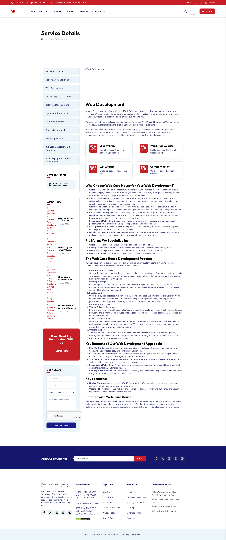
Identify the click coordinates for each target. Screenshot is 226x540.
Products (131, 518)
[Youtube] (182, 458)
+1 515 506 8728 (21, 3)
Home (32, 11)
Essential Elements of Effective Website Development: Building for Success (66, 219)
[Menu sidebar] (193, 11)
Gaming (130, 507)
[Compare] (195, 2)
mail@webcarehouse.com (87, 503)
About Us (43, 11)
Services (57, 11)
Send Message (61, 425)
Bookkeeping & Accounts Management (58, 160)
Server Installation (54, 71)
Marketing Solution (54, 121)
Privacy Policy (108, 513)
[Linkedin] (169, 458)
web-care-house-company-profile (60, 184)
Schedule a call (98, 11)
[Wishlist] (201, 2)
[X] (162, 458)
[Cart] (206, 2)
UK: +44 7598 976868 (86, 495)
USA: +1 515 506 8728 (86, 492)
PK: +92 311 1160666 (85, 498)
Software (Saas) (134, 513)
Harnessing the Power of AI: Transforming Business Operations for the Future (65, 248)
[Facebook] (156, 458)
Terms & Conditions (111, 507)
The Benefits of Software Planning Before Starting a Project (66, 306)
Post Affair (107, 502)
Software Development (57, 105)
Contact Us (83, 11)
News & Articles (109, 518)
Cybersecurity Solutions (57, 113)
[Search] (185, 11)
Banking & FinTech (135, 502)
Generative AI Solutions (57, 80)
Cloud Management (55, 130)
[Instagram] (175, 458)
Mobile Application (54, 138)
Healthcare (132, 492)
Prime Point (107, 497)
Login (212, 3)
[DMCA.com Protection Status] (83, 519)
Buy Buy (106, 492)
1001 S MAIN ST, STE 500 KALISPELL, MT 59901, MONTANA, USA (60, 3)
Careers (71, 11)
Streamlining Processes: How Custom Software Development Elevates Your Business (66, 278)
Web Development (54, 88)
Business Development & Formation (58, 148)
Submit (140, 458)
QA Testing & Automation (58, 96)
